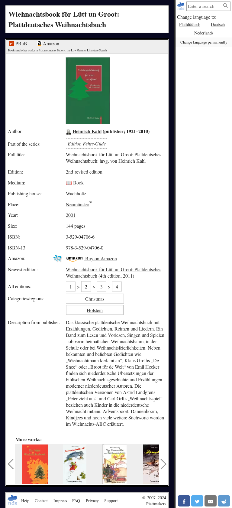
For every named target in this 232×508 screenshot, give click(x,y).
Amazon (50, 43)
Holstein (95, 310)
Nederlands (204, 33)
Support (111, 500)
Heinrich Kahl (87, 131)
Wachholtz (76, 193)
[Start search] (225, 6)
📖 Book (75, 182)
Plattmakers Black (52, 50)
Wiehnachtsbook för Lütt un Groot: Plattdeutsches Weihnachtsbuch (113, 272)
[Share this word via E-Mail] (211, 500)
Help (25, 500)
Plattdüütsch (189, 24)
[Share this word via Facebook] (184, 500)
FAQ (76, 500)
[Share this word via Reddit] (224, 500)
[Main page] (181, 6)
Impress (60, 500)
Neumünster (77, 204)
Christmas (94, 298)
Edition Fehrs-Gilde (87, 143)
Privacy (92, 500)
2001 (71, 215)
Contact (41, 500)
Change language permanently (203, 42)
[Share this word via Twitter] (197, 500)
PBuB (20, 43)
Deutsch (218, 24)
